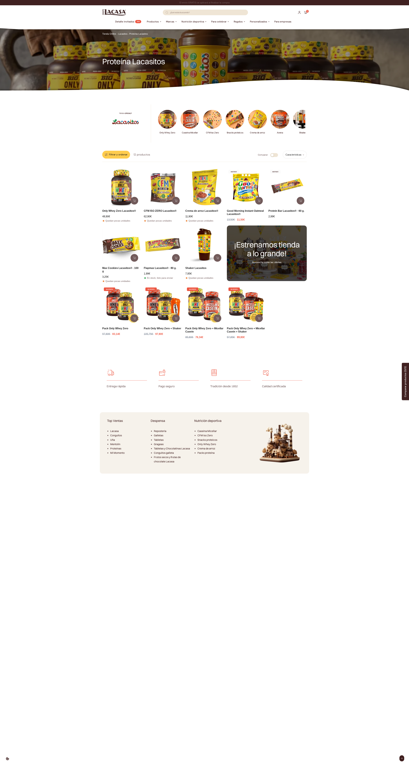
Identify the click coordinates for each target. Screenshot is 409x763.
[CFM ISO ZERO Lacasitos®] (163, 187)
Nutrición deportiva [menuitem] (192, 21)
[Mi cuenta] (299, 12)
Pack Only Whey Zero (115, 328)
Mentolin (115, 444)
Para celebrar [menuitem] (219, 21)
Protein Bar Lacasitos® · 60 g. (286, 210)
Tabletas (159, 439)
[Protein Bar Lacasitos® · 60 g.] (287, 187)
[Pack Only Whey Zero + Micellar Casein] (204, 305)
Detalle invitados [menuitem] (124, 21)
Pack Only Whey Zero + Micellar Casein (204, 330)
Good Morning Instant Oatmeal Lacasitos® (245, 212)
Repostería (160, 431)
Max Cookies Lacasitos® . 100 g (120, 270)
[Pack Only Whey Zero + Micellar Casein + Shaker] (246, 305)
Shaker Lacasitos (195, 268)
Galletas (158, 435)
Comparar (263, 154)
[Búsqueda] (167, 12)
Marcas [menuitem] (170, 21)
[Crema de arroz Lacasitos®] (204, 187)
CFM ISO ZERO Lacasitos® (160, 210)
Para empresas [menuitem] (282, 21)
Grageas (159, 444)
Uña (112, 439)
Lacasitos (122, 34)
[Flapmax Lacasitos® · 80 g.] (163, 245)
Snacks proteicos (207, 439)
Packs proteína (206, 452)
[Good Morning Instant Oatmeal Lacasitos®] (246, 187)
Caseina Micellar (207, 431)
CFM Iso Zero (205, 435)
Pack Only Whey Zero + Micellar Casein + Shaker (246, 330)
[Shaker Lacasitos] (204, 245)
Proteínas (115, 448)
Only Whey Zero (206, 444)
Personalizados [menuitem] (258, 21)
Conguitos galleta (164, 452)
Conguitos (116, 435)
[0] (304, 12)
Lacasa (114, 431)
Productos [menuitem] (153, 21)
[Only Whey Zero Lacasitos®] (121, 187)
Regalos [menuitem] (238, 21)
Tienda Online (109, 34)
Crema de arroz (206, 448)
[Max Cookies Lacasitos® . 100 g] (121, 245)
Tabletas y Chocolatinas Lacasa (172, 448)
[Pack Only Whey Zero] (121, 305)
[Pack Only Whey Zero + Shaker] (163, 305)
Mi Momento (117, 452)
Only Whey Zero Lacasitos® (119, 210)
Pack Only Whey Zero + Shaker (162, 328)
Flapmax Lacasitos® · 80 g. (160, 268)
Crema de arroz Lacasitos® (201, 210)
